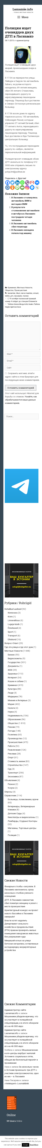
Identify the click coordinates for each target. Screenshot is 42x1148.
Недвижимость (15, 715)
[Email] (22, 187)
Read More (34, 1145)
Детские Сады (15, 813)
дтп (11, 296)
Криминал (12, 288)
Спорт (11, 757)
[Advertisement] (21, 259)
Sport (10, 632)
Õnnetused (13, 628)
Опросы (8, 791)
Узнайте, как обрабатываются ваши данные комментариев (21, 399)
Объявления (10, 780)
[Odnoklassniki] (12, 187)
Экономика (13, 776)
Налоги (11, 708)
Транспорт (13, 772)
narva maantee (26, 293)
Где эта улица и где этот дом (18, 647)
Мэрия (11, 704)
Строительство (15, 765)
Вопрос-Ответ (11, 643)
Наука (11, 711)
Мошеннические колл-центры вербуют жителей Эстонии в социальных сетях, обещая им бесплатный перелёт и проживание (21, 1056)
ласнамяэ (18, 296)
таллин (26, 296)
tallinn (7, 296)
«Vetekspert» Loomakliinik (16, 1083)
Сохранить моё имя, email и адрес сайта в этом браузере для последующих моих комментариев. (22, 376)
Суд (9, 769)
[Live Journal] (37, 187)
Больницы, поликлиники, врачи (23, 799)
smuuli (35, 293)
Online (14, 1121)
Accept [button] (25, 1145)
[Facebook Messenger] (32, 187)
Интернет (12, 677)
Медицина (13, 696)
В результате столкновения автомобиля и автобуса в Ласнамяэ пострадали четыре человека (25, 214)
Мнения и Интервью (17, 700)
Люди (10, 692)
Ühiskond (12, 639)
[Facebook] (7, 182)
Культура (12, 689)
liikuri (18, 293)
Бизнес (11, 654)
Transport (12, 635)
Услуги (11, 788)
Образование (14, 719)
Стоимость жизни (16, 761)
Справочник (10, 795)
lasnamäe (11, 293)
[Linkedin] (17, 182)
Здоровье (12, 673)
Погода (11, 731)
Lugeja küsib (14, 624)
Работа (11, 746)
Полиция (12, 835)
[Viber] (27, 182)
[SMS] (17, 187)
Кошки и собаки (15, 681)
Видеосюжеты (15, 658)
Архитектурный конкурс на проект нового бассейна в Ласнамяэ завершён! (21, 913)
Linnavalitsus (14, 620)
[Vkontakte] (37, 182)
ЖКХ (10, 670)
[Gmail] (32, 182)
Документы (13, 666)
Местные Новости (24, 288)
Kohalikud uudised (13, 609)
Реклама (12, 753)
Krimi (10, 616)
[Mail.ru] (7, 187)
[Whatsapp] (22, 182)
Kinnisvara (12, 612)
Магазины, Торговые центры (22, 828)
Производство (15, 738)
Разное (11, 784)
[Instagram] (27, 187)
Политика (12, 734)
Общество (9, 290)
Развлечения (14, 750)
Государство (14, 662)
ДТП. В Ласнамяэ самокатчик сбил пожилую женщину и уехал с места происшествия (21, 903)
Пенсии (11, 727)
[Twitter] (12, 182)
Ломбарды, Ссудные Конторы (22, 821)
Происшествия (20, 290)
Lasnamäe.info (23, 9)
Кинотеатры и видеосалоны (21, 817)
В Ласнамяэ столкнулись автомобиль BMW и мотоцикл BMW (24, 200)
